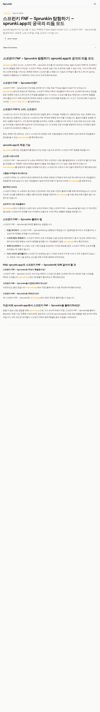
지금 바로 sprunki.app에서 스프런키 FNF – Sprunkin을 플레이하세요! (41, 305)
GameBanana (9, 167)
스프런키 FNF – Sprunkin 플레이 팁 (22, 219)
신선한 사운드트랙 (11, 156)
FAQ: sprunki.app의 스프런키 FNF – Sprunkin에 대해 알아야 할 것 (39, 264)
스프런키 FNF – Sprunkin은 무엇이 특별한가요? (24, 269)
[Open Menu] (95, 4)
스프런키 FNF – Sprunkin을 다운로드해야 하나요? (25, 283)
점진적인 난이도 (10, 187)
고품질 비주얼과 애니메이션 (15, 173)
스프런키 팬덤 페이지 (18, 101)
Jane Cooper (12, 39)
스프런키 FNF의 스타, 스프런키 (20, 109)
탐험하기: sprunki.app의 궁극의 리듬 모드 (48, 58)
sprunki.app (8, 65)
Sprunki (7, 4)
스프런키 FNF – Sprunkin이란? (20, 82)
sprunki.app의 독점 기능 (16, 145)
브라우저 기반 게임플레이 (14, 204)
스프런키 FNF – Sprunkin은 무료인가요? (21, 293)
